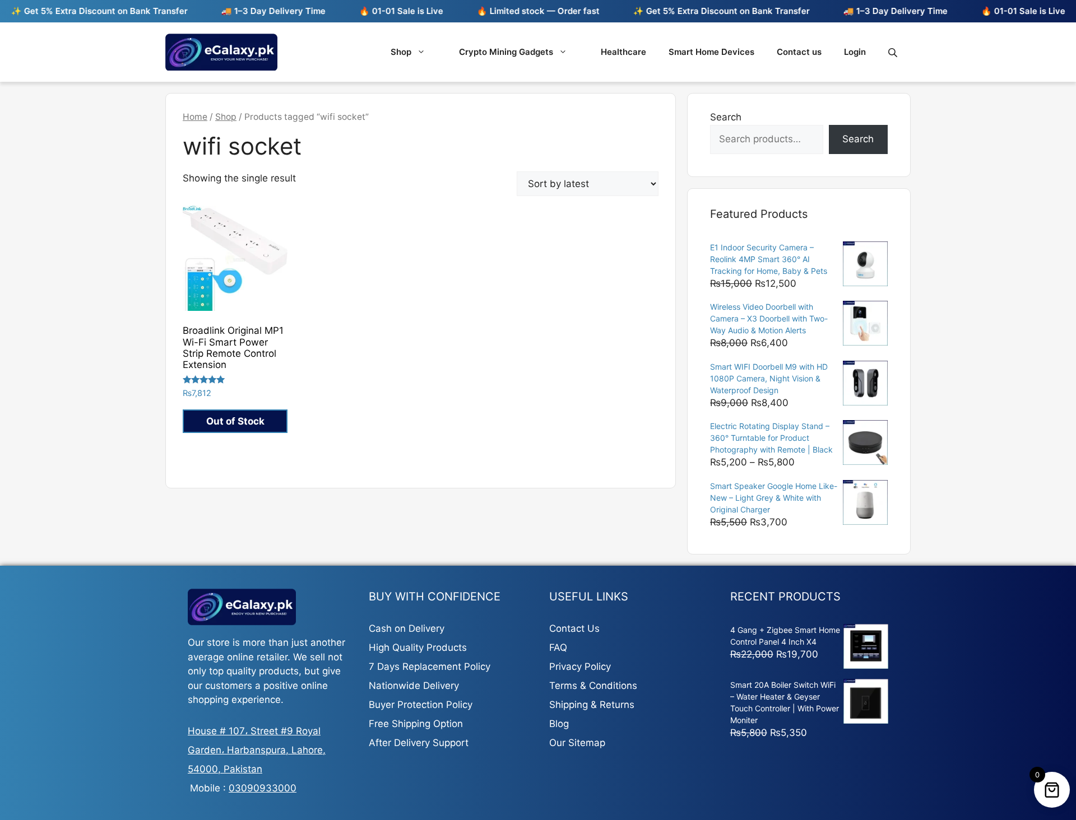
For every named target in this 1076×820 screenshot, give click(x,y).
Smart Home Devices (711, 51)
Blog (559, 723)
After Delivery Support (419, 742)
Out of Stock (235, 421)
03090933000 (262, 788)
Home (195, 116)
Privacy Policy (580, 666)
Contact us (799, 51)
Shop (401, 51)
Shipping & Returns (591, 704)
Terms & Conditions (593, 685)
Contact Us (574, 628)
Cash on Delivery (406, 628)
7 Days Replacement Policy (429, 666)
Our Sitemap (577, 742)
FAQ (558, 647)
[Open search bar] (893, 52)
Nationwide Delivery (414, 685)
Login (855, 51)
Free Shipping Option (416, 723)
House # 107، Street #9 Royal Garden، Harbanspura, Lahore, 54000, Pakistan (257, 750)
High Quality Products (418, 647)
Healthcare (623, 51)
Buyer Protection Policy (420, 704)
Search (725, 117)
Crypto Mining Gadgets (506, 51)
